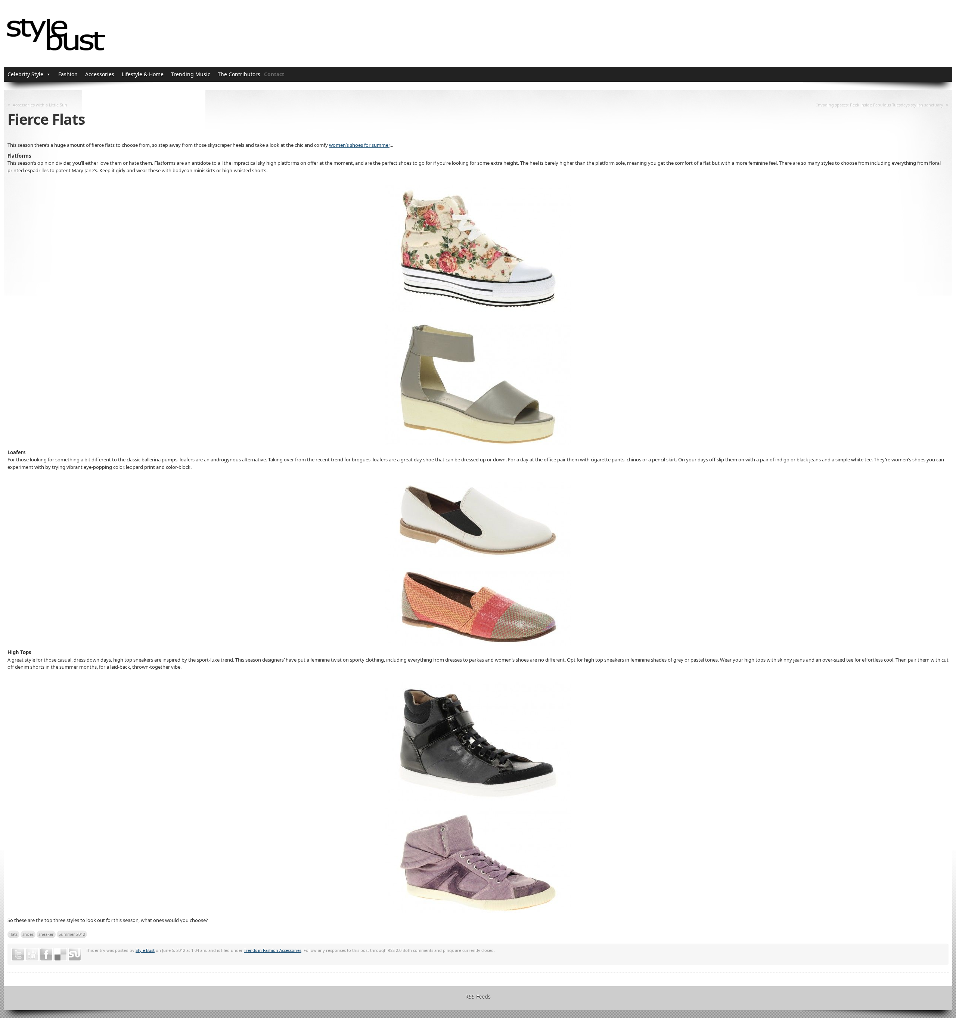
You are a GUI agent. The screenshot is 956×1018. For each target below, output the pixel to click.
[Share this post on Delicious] (60, 954)
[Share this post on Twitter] (18, 954)
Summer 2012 (72, 934)
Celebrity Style (25, 74)
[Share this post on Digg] (32, 954)
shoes (28, 934)
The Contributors (239, 74)
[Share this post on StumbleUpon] (75, 954)
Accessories (99, 74)
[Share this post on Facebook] (46, 954)
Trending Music (190, 74)
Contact (274, 74)
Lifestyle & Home (143, 74)
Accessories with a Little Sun (40, 105)
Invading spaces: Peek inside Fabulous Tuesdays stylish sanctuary (879, 105)
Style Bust (145, 950)
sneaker (46, 934)
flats (13, 934)
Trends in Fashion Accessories (272, 950)
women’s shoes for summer (359, 145)
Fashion (68, 74)
